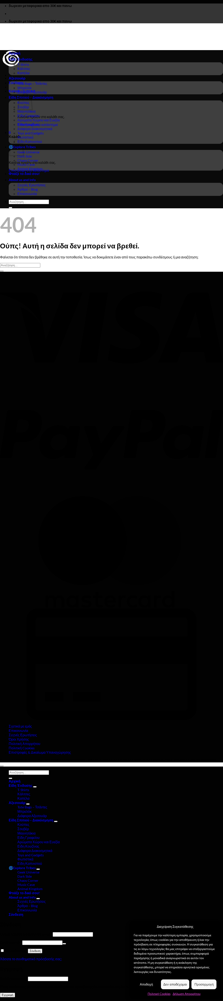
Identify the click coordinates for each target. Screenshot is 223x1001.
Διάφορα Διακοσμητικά (34, 129)
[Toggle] (35, 786)
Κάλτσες (23, 68)
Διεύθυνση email (13, 978)
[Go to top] (1, 766)
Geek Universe (28, 152)
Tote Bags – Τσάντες (32, 83)
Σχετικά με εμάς (20, 726)
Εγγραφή (7, 995)
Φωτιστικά (25, 137)
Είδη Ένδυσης (20, 59)
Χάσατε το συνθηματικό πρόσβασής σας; (31, 959)
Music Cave (26, 164)
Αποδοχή (146, 984)
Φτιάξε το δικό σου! (24, 173)
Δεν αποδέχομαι (175, 984)
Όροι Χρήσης (19, 739)
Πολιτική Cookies (159, 994)
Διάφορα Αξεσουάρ (32, 92)
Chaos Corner (27, 160)
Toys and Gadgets (30, 133)
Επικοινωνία (27, 194)
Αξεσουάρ (17, 78)
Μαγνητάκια (26, 111)
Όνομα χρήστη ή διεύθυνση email (26, 934)
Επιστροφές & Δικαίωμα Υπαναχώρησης (40, 752)
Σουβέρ (23, 829)
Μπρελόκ (24, 88)
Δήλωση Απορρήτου (187, 994)
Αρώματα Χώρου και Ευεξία (38, 120)
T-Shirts (23, 64)
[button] (16, 83)
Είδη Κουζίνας (28, 124)
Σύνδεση (35, 951)
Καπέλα (23, 73)
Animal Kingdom (29, 168)
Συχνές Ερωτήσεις (31, 185)
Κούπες (23, 824)
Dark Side (24, 156)
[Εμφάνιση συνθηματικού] (64, 943)
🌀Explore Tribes (22, 868)
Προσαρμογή (204, 984)
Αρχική (14, 53)
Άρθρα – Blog (27, 189)
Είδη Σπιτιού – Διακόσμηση (31, 820)
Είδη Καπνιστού (29, 141)
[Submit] (10, 207)
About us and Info (22, 180)
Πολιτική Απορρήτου (24, 743)
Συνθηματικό (11, 942)
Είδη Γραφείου (28, 116)
